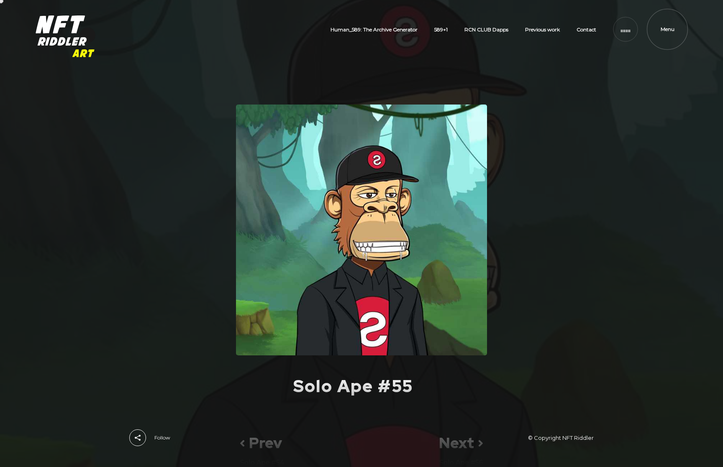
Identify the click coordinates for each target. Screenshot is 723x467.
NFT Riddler (578, 437)
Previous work (542, 29)
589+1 (441, 29)
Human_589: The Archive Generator (374, 29)
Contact (586, 29)
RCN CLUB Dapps (486, 29)
